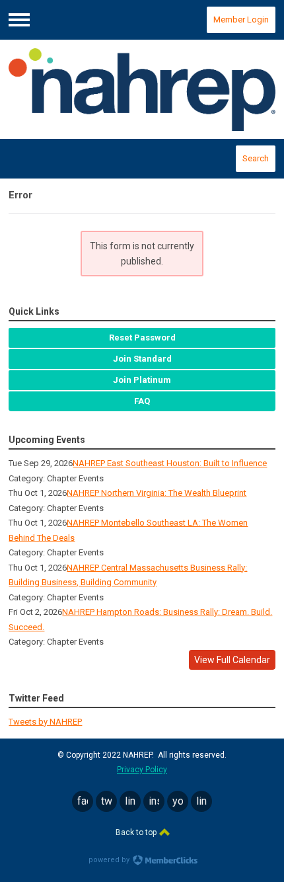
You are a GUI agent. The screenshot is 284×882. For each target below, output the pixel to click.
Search (255, 158)
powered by (110, 860)
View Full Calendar (232, 660)
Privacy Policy (142, 769)
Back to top (137, 832)
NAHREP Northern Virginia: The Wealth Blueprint (156, 493)
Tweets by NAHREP (45, 722)
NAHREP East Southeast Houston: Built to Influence (170, 463)
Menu (19, 20)
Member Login (241, 19)
